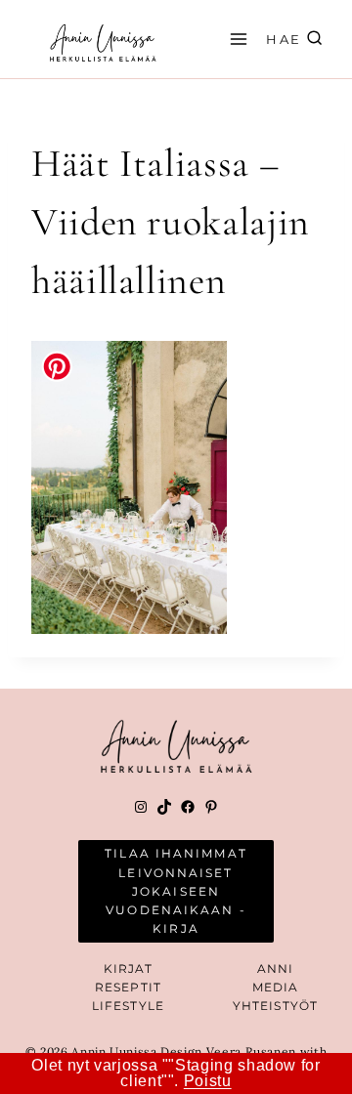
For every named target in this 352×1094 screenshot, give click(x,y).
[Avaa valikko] (235, 38)
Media (275, 987)
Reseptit (128, 987)
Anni (275, 968)
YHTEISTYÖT (275, 1005)
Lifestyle (128, 1005)
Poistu (208, 1081)
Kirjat (129, 968)
